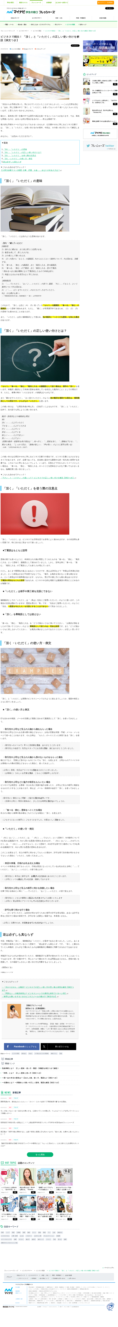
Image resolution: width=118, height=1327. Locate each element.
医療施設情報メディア (34, 1296)
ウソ (49, 1232)
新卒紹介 (60, 1298)
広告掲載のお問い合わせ (59, 1278)
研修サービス (32, 1302)
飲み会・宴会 (22, 24)
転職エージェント (69, 1298)
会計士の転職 (90, 1298)
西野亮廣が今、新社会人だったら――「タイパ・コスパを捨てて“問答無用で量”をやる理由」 (34, 1102)
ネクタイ (21, 1239)
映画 (44, 1232)
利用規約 (34, 1278)
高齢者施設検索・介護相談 (98, 1296)
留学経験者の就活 (40, 1287)
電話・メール (9, 24)
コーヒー (48, 1239)
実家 (2, 1232)
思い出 (60, 1239)
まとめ (21, 1236)
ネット (34, 1232)
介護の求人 (86, 1300)
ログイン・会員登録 (106, 2)
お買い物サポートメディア (47, 1296)
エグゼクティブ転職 (80, 1298)
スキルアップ (40, 49)
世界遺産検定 (42, 1295)
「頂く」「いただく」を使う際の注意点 (19, 156)
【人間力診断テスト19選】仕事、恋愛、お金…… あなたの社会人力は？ (30, 170)
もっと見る (40, 1155)
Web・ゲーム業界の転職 (41, 1298)
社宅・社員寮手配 (73, 1302)
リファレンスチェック (84, 1302)
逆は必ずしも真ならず (12, 162)
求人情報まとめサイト (34, 1293)
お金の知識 (68, 1275)
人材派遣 (31, 1298)
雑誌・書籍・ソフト (108, 1293)
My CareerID (98, 1295)
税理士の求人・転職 (100, 1298)
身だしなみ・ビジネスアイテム (40, 24)
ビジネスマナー (24, 31)
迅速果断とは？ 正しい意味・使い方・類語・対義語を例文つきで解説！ (30, 1068)
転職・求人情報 (70, 1287)
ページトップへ (109, 1268)
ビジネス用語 (71, 24)
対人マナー (58, 24)
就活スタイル (23, 2)
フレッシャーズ (36, 2)
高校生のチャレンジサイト (59, 1293)
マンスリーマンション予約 (62, 1296)
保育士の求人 (70, 1300)
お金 (54, 1232)
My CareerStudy (89, 1295)
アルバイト (99, 1287)
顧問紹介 (109, 1298)
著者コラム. (54, 1053)
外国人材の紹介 (106, 1300)
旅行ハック (41, 1239)
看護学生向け (50, 1287)
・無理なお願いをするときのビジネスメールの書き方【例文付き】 (29, 996)
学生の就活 (31, 1287)
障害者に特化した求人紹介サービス (49, 1289)
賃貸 (13, 1232)
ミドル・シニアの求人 (34, 1289)
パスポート (29, 1236)
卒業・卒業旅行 (57, 1275)
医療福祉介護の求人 (84, 1289)
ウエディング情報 (33, 1295)
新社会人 (24, 1053)
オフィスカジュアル (6, 1239)
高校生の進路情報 (33, 1291)
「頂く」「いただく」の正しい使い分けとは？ (22, 152)
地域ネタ (60, 1232)
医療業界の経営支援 (95, 1300)
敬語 (29, 1232)
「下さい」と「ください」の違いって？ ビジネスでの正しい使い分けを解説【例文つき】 (37, 478)
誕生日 (33, 1239)
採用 (61, 1306)
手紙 (54, 1239)
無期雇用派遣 (78, 1300)
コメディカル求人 (50, 1300)
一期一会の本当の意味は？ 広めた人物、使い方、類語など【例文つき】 (30, 1078)
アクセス (45, 1306)
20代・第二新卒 (52, 1298)
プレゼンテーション (49, 1236)
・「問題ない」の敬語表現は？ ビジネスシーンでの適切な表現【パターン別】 (34, 993)
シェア (8, 1232)
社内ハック (83, 24)
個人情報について (44, 1278)
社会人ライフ (28, 49)
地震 (24, 1232)
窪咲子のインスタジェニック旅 (9, 1242)
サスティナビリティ (53, 1306)
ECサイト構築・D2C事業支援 (76, 1295)
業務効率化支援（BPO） (43, 1302)
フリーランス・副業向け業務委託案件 (69, 1289)
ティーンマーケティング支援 (74, 1293)
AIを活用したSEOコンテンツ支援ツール (80, 1296)
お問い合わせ (72, 1278)
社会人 (30, 1053)
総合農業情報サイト (52, 1295)
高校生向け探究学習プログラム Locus (48, 1291)
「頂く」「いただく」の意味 (15, 149)
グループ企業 (66, 1306)
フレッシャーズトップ (8, 31)
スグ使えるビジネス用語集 (41, 1053)
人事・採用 (15, 1236)
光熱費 (58, 1236)
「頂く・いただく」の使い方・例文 (17, 159)
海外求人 (78, 1287)
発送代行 (53, 1302)
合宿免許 (49, 2)
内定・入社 (45, 1275)
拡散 (39, 1232)
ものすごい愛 (37, 1236)
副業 (65, 1239)
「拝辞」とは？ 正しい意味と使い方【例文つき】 (22, 1073)
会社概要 (39, 1306)
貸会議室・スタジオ (62, 1302)
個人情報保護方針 (75, 1306)
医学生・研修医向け (59, 1287)
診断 (39, 1219)
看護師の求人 (40, 1300)
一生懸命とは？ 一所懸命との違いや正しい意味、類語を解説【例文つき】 (31, 1082)
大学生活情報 (86, 1293)
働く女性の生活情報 (96, 1293)
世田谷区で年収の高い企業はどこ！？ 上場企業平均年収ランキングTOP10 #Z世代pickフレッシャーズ (37, 1122)
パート (106, 1287)
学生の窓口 (10, 2)
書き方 (27, 1239)
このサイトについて (23, 1278)
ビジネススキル (5, 1236)
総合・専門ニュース (46, 1293)
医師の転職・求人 (60, 1300)
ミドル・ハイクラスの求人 (89, 1287)
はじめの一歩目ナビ (62, 2)
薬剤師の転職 (32, 1300)
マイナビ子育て (62, 1295)
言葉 (61, 1053)
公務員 (18, 1232)
